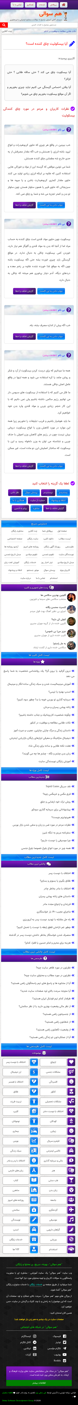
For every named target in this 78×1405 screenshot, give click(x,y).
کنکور (53, 1092)
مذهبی (15, 1190)
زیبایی (53, 1131)
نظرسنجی (69, 546)
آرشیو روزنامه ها (11, 546)
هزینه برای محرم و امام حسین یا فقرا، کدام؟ (48, 943)
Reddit (57, 1361)
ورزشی (53, 1240)
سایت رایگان (32, 539)
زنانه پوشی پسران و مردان (57, 707)
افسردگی (53, 1082)
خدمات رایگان (30, 562)
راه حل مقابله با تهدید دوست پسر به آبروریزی (47, 920)
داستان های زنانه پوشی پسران (55, 896)
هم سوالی (50, 13)
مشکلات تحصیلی (53, 1102)
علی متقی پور (41, 1392)
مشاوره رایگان (17, 531)
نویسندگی (15, 1220)
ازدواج (53, 1062)
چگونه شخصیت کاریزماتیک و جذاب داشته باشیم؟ (45, 715)
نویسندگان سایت (66, 554)
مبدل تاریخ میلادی (66, 562)
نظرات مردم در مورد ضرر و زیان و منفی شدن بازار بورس (42, 825)
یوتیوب (57, 1354)
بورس (16, 1141)
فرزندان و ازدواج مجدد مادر (57, 904)
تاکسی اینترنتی (53, 1151)
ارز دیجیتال (16, 1072)
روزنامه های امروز (31, 546)
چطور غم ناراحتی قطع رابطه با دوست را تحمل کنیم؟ (44, 927)
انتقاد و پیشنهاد (15, 570)
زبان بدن (53, 1190)
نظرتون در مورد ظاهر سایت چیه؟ (53, 968)
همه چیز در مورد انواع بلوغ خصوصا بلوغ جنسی (46, 848)
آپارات (28, 1354)
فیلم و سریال (53, 1141)
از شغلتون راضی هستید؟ (58, 1022)
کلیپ (15, 1111)
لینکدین (27, 1348)
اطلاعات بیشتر (39, 1383)
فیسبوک (57, 1336)
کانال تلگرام (25, 1342)
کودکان (53, 1121)
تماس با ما (40, 578)
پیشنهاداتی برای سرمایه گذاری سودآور (51, 809)
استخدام (54, 578)
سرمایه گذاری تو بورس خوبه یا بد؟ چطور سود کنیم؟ (44, 699)
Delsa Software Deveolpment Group (18, 1401)
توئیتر (58, 1342)
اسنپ (16, 1230)
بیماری (16, 1131)
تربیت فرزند (15, 1102)
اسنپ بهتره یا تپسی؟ (59, 692)
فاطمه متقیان (7, 1392)
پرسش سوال (49, 570)
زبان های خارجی (15, 1171)
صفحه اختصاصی (14, 539)
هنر (53, 1171)
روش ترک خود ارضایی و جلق (55, 802)
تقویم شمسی (48, 554)
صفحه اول (62, 531)
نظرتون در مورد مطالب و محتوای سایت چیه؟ (47, 975)
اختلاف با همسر (16, 1082)
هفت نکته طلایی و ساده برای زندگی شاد (49, 746)
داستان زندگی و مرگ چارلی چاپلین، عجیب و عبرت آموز (42, 730)
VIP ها (16, 1249)
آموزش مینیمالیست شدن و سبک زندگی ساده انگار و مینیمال (39, 684)
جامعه (53, 1200)
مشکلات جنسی (53, 1072)
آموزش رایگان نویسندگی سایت (55, 761)
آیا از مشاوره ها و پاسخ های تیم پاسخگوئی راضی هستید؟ (41, 983)
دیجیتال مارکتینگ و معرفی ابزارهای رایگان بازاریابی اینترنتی (40, 738)
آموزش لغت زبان (11, 562)
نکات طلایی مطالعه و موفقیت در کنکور (60, 31)
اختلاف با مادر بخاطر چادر (57, 889)
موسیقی (53, 1220)
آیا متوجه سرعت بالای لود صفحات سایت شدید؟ (45, 991)
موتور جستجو (33, 570)
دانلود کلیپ (48, 539)
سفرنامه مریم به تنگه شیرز (56, 833)
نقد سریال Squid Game (58, 786)
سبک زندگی (15, 1151)
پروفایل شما (47, 531)
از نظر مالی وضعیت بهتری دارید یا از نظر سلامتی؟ (45, 1006)
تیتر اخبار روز (47, 562)
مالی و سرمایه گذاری (53, 1161)
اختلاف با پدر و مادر (16, 1161)
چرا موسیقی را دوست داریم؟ (56, 840)
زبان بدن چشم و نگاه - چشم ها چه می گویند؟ (46, 753)
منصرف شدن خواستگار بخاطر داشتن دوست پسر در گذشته (40, 935)
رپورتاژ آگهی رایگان (52, 546)
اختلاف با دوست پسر (59, 873)
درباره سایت (25, 578)
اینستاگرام (26, 1336)
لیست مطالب (64, 539)
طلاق (15, 1092)
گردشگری (53, 1210)
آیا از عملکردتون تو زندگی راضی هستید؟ (50, 1037)
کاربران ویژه (65, 570)
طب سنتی (53, 1180)
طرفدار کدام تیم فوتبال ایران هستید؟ (51, 999)
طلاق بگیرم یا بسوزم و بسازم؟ (55, 881)
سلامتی (16, 1210)
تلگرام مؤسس (54, 1348)
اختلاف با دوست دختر (53, 1111)
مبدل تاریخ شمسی (12, 554)
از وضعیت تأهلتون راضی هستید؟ (53, 1030)
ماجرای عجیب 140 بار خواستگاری (54, 912)
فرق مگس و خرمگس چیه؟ (57, 794)
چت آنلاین (7, 31)
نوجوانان (16, 1121)
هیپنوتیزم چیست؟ (61, 817)
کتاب (15, 1180)
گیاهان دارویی (53, 1230)
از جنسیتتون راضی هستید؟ (57, 1014)
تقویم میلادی (31, 554)
